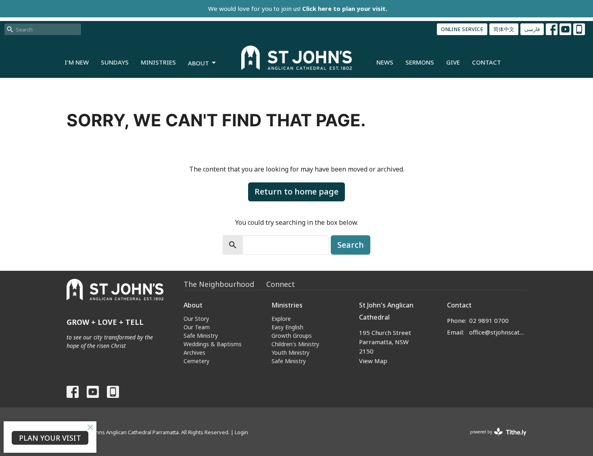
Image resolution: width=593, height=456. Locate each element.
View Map (373, 361)
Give (453, 62)
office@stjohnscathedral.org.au (498, 332)
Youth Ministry (290, 352)
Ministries (158, 62)
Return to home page (296, 191)
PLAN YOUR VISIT (50, 438)
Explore (281, 318)
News (384, 62)
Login (241, 432)
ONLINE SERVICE (462, 29)
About (198, 63)
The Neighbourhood (219, 284)
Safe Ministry (201, 335)
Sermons (419, 62)
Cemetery (196, 361)
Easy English (287, 327)
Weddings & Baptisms (213, 344)
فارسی (532, 29)
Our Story (196, 318)
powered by (494, 438)
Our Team (197, 327)
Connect (280, 284)
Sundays (115, 62)
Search (350, 244)
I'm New (77, 62)
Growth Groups (291, 335)
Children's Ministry (295, 344)
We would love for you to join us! (297, 8)
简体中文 (503, 29)
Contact (486, 62)
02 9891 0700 (489, 320)
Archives (194, 352)
